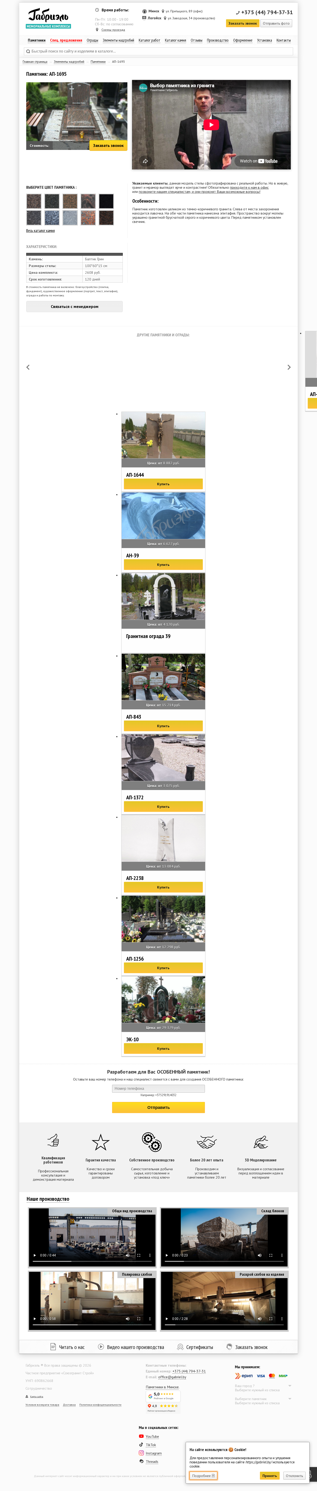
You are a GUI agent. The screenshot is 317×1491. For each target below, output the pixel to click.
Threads (152, 1461)
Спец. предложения (66, 40)
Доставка (69, 1404)
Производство (218, 40)
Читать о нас (72, 1347)
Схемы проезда (113, 30)
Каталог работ (149, 40)
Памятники (98, 62)
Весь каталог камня (40, 230)
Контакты (284, 40)
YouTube (152, 1436)
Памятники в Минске (162, 1387)
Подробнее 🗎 (203, 1475)
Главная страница (35, 62)
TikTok (151, 1444)
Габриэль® (48, 15)
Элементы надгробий (69, 62)
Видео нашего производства (135, 1347)
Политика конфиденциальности (100, 1404)
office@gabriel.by (172, 1377)
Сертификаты (199, 1347)
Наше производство (48, 1198)
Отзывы (196, 40)
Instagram (154, 1453)
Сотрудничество (39, 1388)
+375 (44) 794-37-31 (267, 12)
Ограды (92, 40)
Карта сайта (36, 1396)
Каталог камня (175, 40)
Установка (264, 40)
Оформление (242, 40)
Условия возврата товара (42, 1404)
